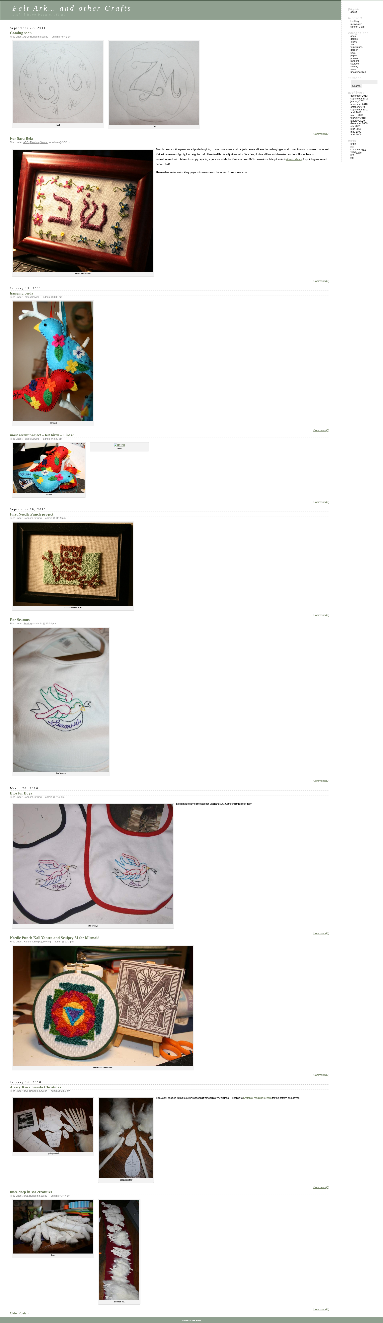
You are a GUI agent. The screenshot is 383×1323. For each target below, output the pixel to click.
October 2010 (357, 107)
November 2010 (359, 104)
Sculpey (38, 941)
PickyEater (356, 24)
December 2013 (359, 95)
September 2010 (359, 109)
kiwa (26, 1091)
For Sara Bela (21, 138)
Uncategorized (358, 72)
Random (34, 36)
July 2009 (355, 126)
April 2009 (355, 134)
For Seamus (20, 620)
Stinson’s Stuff (357, 26)
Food (352, 44)
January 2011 (357, 101)
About (353, 12)
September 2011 (359, 98)
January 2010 (357, 120)
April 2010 (355, 112)
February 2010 (358, 118)
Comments (358, 149)
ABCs (26, 36)
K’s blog (354, 21)
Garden (354, 50)
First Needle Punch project (31, 514)
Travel (353, 69)
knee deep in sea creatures (31, 1192)
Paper (353, 55)
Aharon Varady (294, 159)
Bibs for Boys (21, 793)
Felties (27, 297)
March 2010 (356, 115)
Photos (354, 58)
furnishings (356, 47)
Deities (354, 39)
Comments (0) (321, 133)
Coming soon (21, 33)
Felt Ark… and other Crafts (72, 8)
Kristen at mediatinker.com (257, 1097)
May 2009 (355, 131)
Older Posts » (19, 1313)
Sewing (44, 36)
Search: (354, 78)
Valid (356, 152)
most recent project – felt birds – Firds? (42, 435)
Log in (353, 143)
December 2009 (359, 123)
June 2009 (355, 129)
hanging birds (21, 293)
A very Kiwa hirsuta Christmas (35, 1087)
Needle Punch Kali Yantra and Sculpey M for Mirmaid (55, 938)
